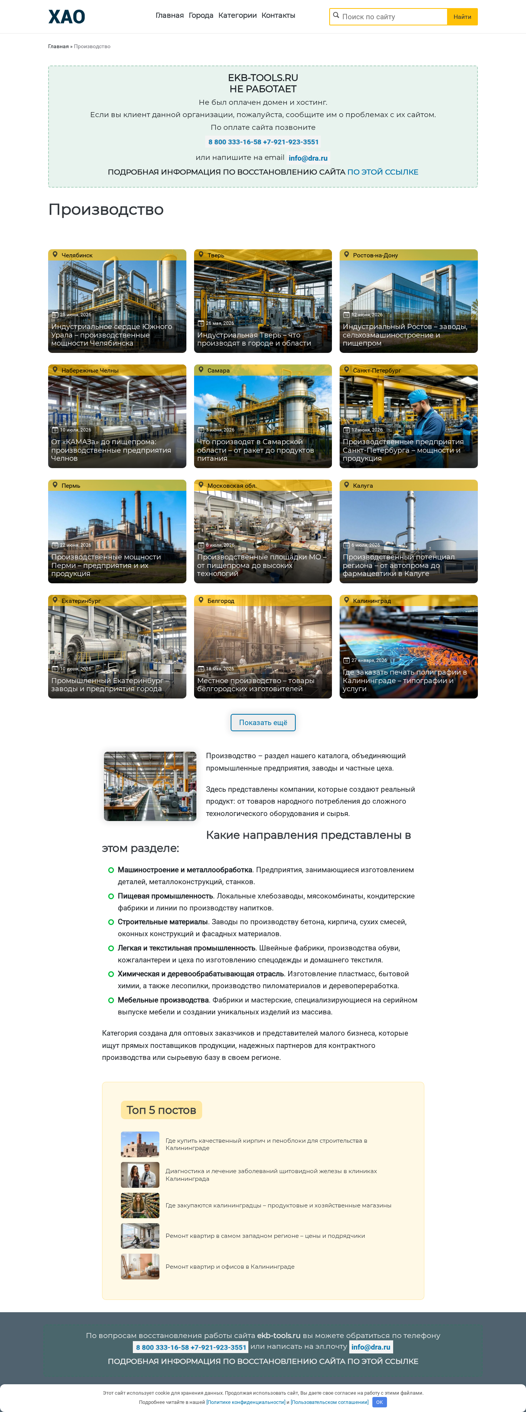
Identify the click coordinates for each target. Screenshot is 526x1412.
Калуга (362, 485)
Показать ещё (263, 722)
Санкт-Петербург (376, 370)
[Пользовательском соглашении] (330, 1402)
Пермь (70, 485)
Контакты (278, 15)
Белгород (220, 600)
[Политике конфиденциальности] (245, 1402)
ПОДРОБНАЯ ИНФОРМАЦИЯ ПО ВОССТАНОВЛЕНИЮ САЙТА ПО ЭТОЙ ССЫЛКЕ (263, 1361)
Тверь (215, 255)
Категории (237, 15)
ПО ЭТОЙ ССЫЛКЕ (383, 172)
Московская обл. (231, 485)
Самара (218, 370)
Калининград (371, 600)
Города (201, 15)
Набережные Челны (89, 370)
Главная (170, 15)
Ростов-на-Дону (375, 255)
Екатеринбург (80, 600)
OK (379, 1402)
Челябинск (76, 255)
